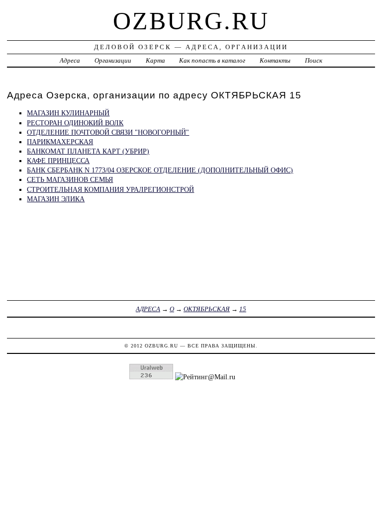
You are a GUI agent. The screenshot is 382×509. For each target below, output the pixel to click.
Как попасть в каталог (212, 60)
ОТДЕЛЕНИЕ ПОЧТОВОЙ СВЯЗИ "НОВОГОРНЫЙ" (108, 132)
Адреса (70, 60)
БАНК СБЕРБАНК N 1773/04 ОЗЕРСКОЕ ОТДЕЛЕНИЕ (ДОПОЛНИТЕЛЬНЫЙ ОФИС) (160, 170)
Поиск (313, 60)
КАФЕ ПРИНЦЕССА (58, 161)
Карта (155, 60)
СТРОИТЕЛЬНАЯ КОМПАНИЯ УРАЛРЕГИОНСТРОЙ (110, 189)
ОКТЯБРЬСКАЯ (207, 309)
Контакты (275, 60)
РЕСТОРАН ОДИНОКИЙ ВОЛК (75, 123)
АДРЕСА (148, 309)
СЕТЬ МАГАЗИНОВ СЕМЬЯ (70, 179)
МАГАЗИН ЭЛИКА (56, 199)
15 (242, 309)
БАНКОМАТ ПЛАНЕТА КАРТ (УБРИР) (88, 151)
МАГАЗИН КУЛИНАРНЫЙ (68, 113)
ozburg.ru (191, 21)
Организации (113, 60)
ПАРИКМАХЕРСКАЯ (60, 142)
